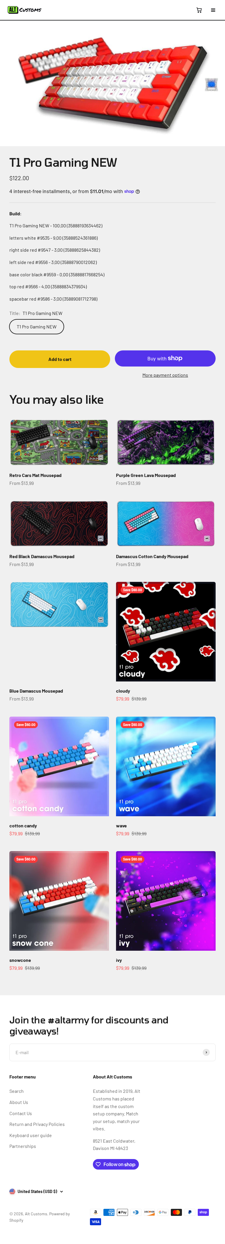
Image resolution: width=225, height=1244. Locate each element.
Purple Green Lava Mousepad (146, 475)
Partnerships (22, 1146)
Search (16, 1091)
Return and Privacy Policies (37, 1124)
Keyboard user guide (30, 1135)
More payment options (165, 375)
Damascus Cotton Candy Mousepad (152, 556)
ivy (119, 960)
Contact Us (20, 1113)
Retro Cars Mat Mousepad (35, 475)
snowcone (20, 960)
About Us (18, 1102)
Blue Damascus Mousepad (36, 690)
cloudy (123, 690)
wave (121, 825)
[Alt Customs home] (24, 10)
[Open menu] (213, 10)
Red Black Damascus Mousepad (41, 556)
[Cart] (199, 10)
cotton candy (23, 825)
